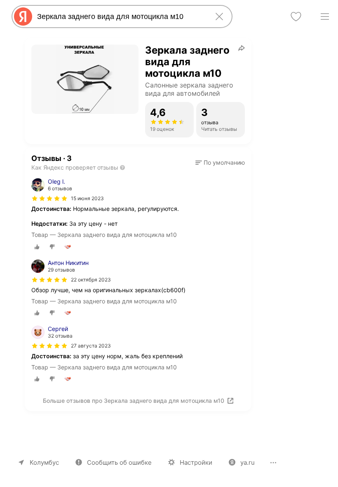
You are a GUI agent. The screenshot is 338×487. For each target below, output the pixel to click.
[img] (49, 198)
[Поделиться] (241, 48)
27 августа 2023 (91, 346)
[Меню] (325, 16)
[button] (220, 162)
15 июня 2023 (87, 198)
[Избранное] (296, 16)
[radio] (37, 247)
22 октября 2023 (91, 280)
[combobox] (120, 16)
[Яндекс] (23, 16)
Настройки (196, 462)
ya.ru (247, 462)
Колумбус (44, 462)
